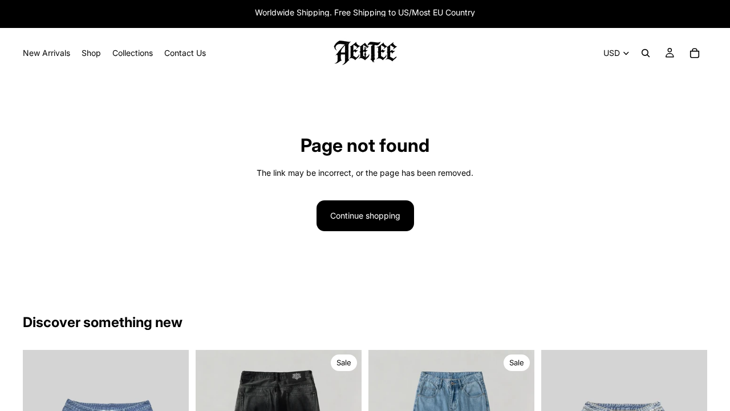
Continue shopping (365, 215)
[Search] (645, 53)
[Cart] (694, 53)
